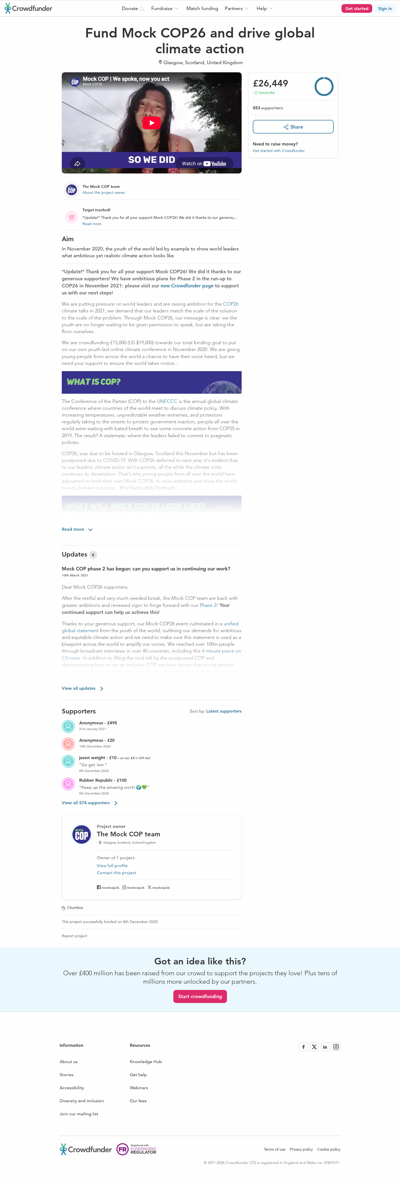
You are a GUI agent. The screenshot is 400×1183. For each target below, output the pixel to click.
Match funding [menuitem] (202, 8)
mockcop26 (110, 887)
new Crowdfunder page (187, 285)
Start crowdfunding (200, 996)
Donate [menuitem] (130, 8)
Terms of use (274, 1149)
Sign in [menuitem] (385, 8)
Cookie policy (328, 1149)
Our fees (138, 1100)
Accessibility (72, 1087)
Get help (138, 1074)
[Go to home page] (28, 8)
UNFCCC (167, 401)
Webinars (139, 1087)
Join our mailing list (79, 1113)
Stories (66, 1074)
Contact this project (116, 872)
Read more (91, 223)
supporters (268, 107)
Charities (75, 907)
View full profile (112, 865)
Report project (74, 935)
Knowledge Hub (146, 1061)
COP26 (230, 304)
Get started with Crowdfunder (279, 150)
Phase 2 (208, 605)
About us (69, 1061)
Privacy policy (301, 1149)
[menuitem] (165, 8)
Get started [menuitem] (356, 8)
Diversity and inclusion (82, 1100)
